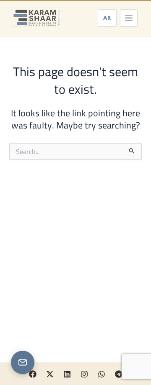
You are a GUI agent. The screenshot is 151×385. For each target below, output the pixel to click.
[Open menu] (129, 18)
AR (107, 18)
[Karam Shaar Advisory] (36, 18)
